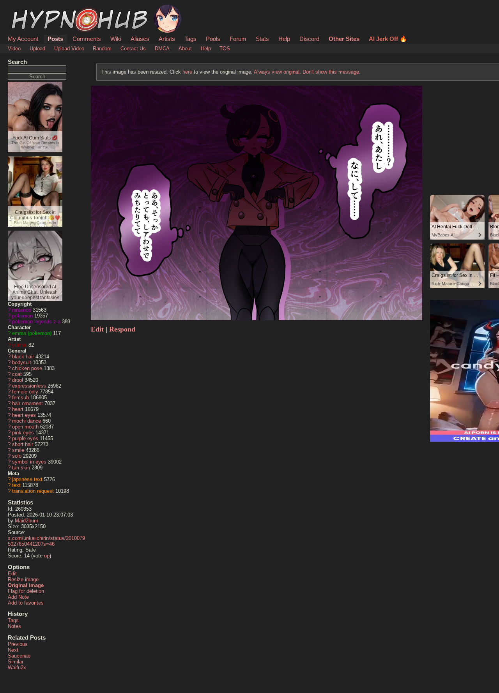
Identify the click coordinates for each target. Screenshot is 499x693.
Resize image (23, 579)
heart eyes (24, 415)
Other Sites (344, 38)
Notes (14, 626)
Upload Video (69, 48)
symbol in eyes (29, 462)
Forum (238, 38)
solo (16, 456)
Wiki (115, 38)
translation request (33, 491)
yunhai (19, 345)
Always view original (276, 72)
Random (102, 48)
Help (284, 38)
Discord (309, 38)
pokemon (22, 316)
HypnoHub (29, 9)
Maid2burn (26, 521)
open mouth (25, 427)
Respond (122, 329)
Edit (12, 574)
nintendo (21, 310)
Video (14, 48)
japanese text (27, 479)
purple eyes (25, 438)
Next (13, 650)
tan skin (21, 468)
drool (17, 380)
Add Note (18, 597)
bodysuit (21, 362)
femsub (20, 397)
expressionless (29, 386)
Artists (167, 38)
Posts (55, 38)
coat (17, 374)
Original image (26, 585)
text (16, 485)
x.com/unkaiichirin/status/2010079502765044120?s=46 (46, 541)
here (187, 72)
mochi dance (26, 421)
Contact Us (133, 48)
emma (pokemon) (31, 333)
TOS (224, 48)
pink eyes (23, 433)
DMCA (162, 48)
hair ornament (27, 403)
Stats (262, 38)
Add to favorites (26, 603)
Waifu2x (17, 667)
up (47, 556)
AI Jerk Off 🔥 (388, 38)
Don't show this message (331, 72)
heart (17, 409)
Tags (190, 38)
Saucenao (19, 656)
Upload (37, 48)
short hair (22, 444)
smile (18, 450)
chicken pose (27, 368)
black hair (23, 357)
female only (25, 392)
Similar (15, 662)
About (185, 48)
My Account (23, 38)
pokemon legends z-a (36, 321)
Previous (18, 644)
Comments (87, 38)
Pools (213, 38)
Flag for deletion (26, 591)
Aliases (140, 38)
